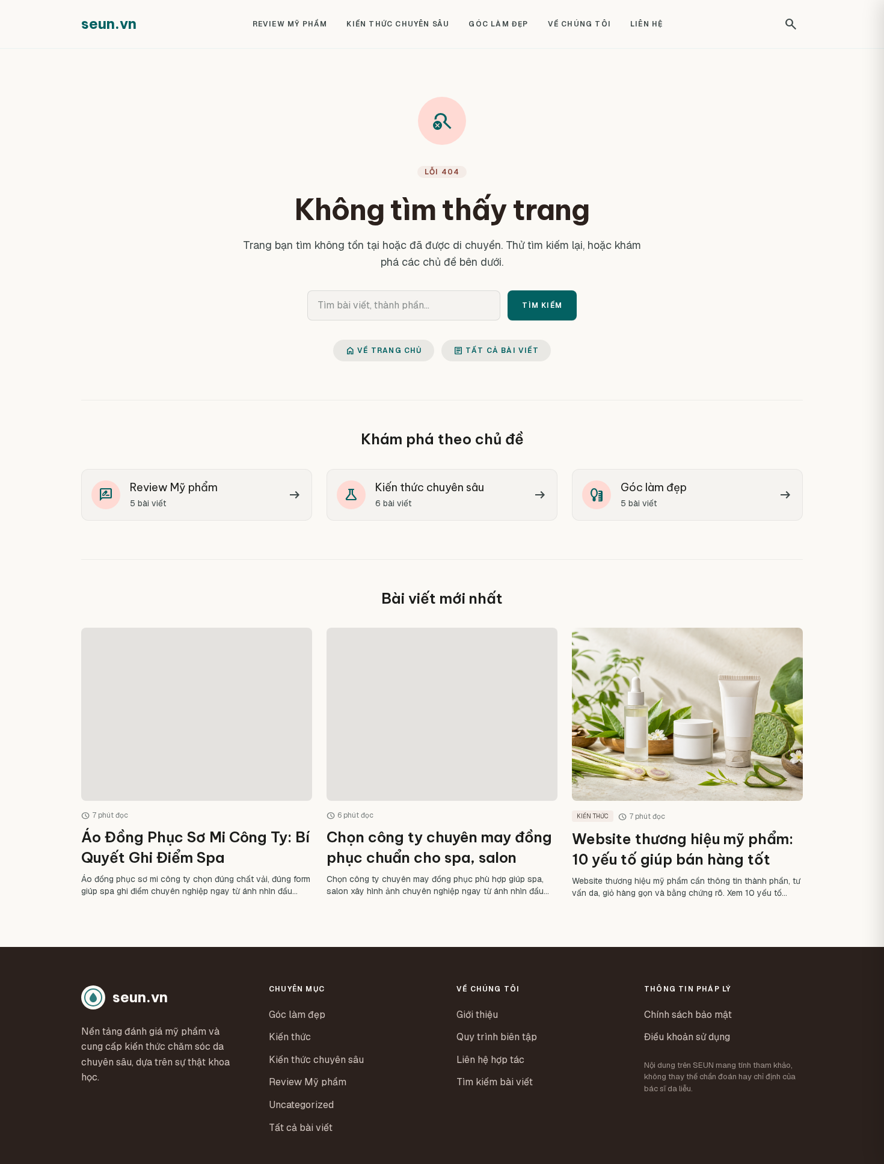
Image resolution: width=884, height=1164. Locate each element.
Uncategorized (301, 1104)
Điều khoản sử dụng (687, 1037)
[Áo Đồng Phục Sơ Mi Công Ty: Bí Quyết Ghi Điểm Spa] (196, 763)
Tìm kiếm (542, 305)
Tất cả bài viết (496, 351)
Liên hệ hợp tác (490, 1059)
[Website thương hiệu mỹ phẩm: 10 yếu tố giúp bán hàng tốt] (687, 763)
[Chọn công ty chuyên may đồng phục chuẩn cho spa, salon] (442, 763)
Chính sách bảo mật (688, 1014)
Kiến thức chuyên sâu (397, 24)
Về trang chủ (383, 351)
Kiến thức (290, 1037)
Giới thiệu (477, 1014)
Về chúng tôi (579, 24)
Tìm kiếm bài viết (494, 1082)
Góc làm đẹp (498, 24)
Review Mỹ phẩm (290, 24)
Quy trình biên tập (496, 1037)
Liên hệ (646, 24)
